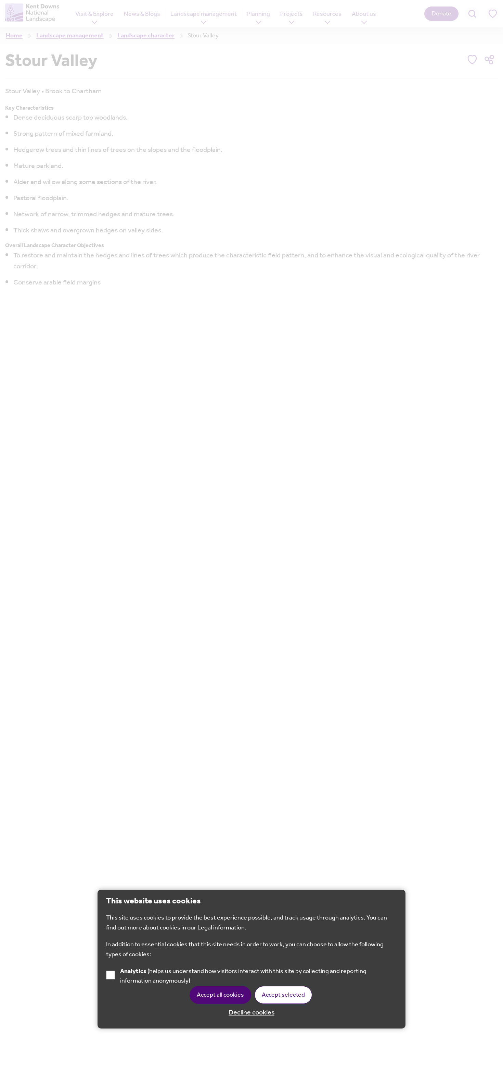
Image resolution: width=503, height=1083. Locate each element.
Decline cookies (251, 1013)
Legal (204, 928)
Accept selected (283, 995)
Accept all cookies (220, 995)
